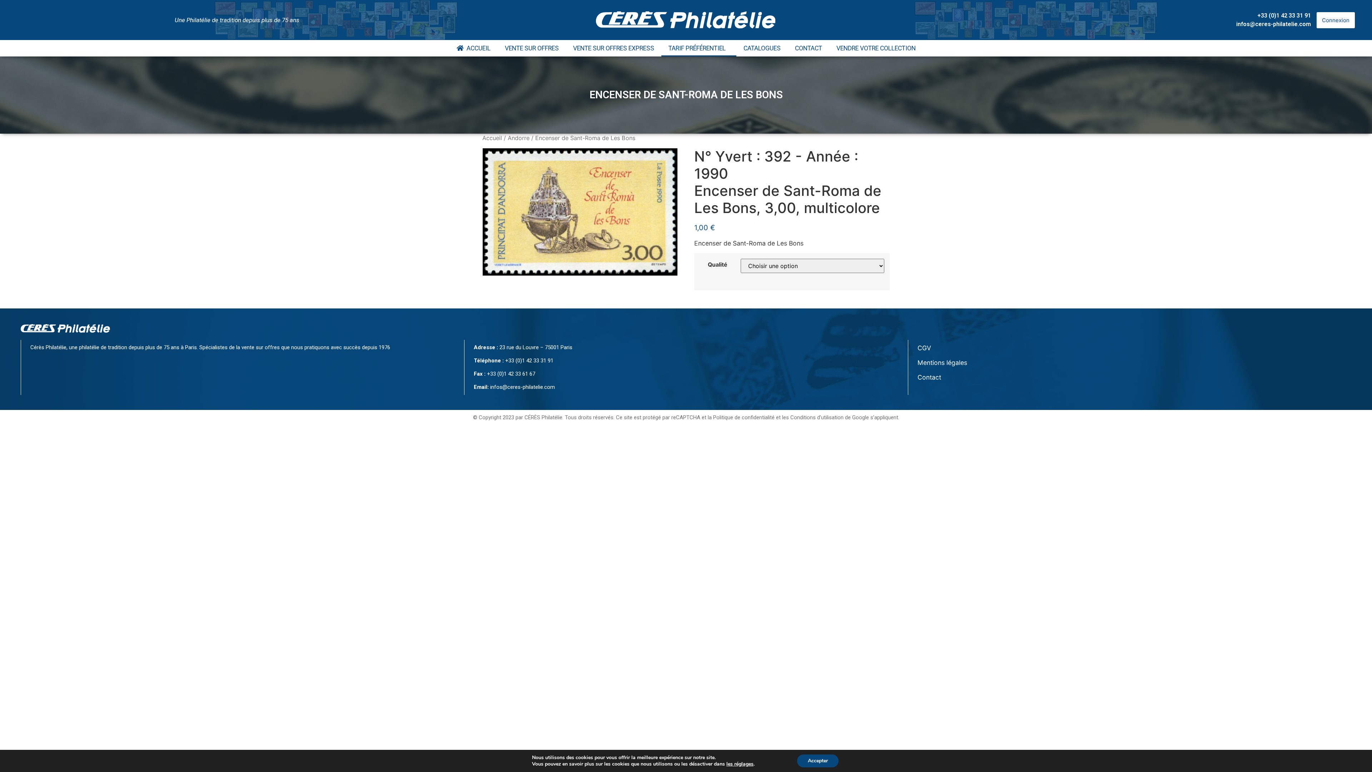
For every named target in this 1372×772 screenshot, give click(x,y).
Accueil (477, 48)
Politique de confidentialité (744, 417)
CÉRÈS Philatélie (543, 417)
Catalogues (762, 48)
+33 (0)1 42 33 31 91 (1284, 15)
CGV (924, 348)
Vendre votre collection (876, 48)
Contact (808, 48)
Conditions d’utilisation (817, 417)
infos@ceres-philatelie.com (1273, 24)
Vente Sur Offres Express (613, 48)
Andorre (519, 138)
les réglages (740, 764)
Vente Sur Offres (532, 48)
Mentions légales (942, 362)
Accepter (818, 760)
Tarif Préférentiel (697, 48)
